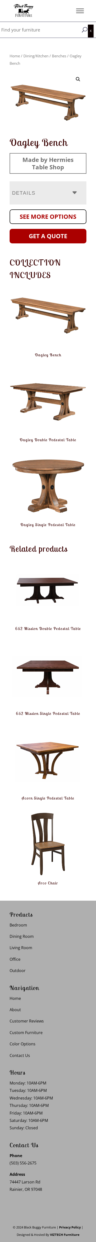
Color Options (22, 1044)
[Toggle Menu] (80, 10)
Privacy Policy (70, 1227)
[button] (78, 79)
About (15, 1009)
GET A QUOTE (48, 236)
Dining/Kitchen (35, 55)
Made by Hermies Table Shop (48, 163)
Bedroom (18, 925)
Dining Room (22, 936)
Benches (59, 55)
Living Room (21, 947)
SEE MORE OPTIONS (48, 216)
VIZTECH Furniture (65, 1234)
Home (15, 55)
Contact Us (20, 1055)
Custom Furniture (26, 1032)
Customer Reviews (27, 1021)
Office (15, 959)
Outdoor (18, 970)
